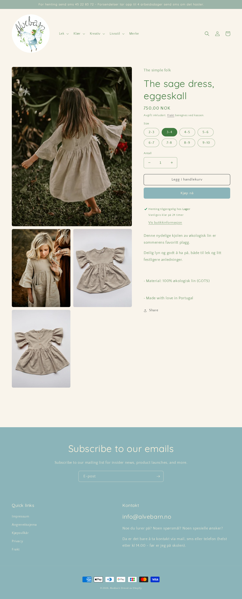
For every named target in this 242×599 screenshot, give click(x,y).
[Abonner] (158, 476)
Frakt (170, 115)
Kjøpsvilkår (20, 533)
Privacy (17, 541)
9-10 (206, 143)
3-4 (169, 132)
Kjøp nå (187, 193)
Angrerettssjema (24, 525)
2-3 (151, 132)
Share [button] (153, 310)
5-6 (206, 132)
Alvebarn (115, 588)
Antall (147, 153)
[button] (63, 34)
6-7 (151, 143)
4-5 (187, 132)
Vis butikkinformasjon (165, 223)
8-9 (187, 143)
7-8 (169, 143)
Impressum (20, 516)
